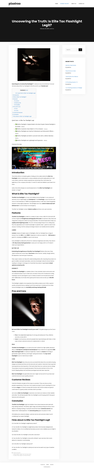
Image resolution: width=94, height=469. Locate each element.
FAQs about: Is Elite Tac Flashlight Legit (22, 116)
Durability (17, 104)
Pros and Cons (16, 106)
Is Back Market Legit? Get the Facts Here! (22, 454)
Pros (16, 108)
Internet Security (64, 3)
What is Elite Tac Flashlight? (19, 97)
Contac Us (81, 3)
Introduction (16, 95)
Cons (16, 110)
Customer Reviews (17, 112)
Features (15, 99)
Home (56, 3)
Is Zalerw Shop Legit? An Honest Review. (22, 455)
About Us (73, 3)
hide (26, 90)
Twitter (47, 464)
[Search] (80, 49)
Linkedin (51, 464)
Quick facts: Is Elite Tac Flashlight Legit (25, 93)
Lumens (16, 101)
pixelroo (15, 4)
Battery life (17, 103)
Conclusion (16, 114)
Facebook (43, 464)
